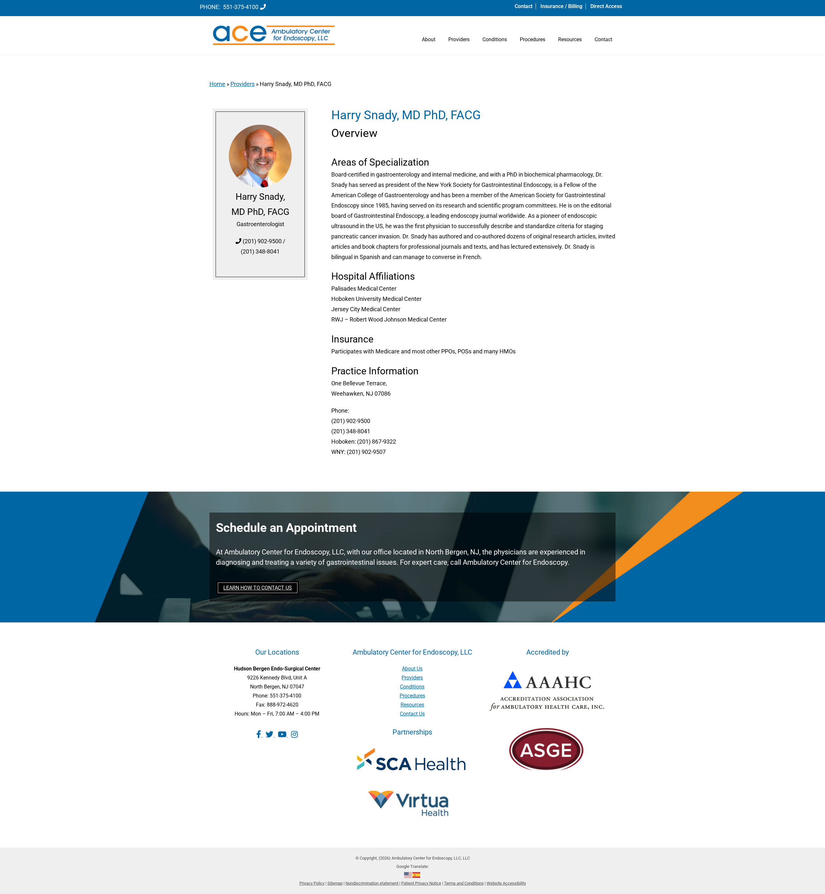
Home (217, 84)
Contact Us (412, 714)
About (428, 39)
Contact (523, 6)
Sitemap (335, 883)
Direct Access (606, 6)
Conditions (494, 39)
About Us (412, 669)
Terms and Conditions (464, 883)
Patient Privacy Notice (421, 883)
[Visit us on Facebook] (259, 734)
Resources (570, 39)
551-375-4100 (240, 7)
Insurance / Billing (561, 6)
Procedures (532, 39)
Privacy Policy (312, 883)
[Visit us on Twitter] (270, 734)
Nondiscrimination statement (372, 883)
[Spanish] (416, 874)
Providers (459, 39)
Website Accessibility (506, 883)
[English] (408, 874)
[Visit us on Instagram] (294, 734)
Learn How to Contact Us (257, 588)
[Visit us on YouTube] (283, 734)
